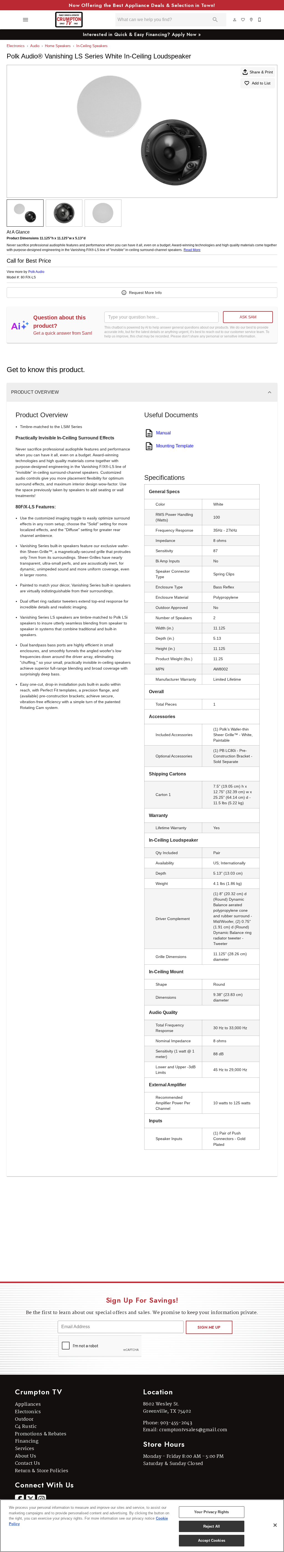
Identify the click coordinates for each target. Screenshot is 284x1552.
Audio (34, 46)
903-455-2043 (176, 1423)
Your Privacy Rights (211, 1512)
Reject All (211, 1526)
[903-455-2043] (259, 19)
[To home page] (69, 19)
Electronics (16, 46)
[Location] (251, 19)
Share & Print (261, 72)
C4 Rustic (26, 1426)
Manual (163, 433)
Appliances (28, 1404)
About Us (25, 1456)
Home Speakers (58, 46)
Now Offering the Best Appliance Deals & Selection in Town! (142, 5)
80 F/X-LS (28, 277)
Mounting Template (175, 446)
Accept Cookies (211, 1540)
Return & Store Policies (41, 1471)
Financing (26, 1441)
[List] (243, 19)
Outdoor (24, 1419)
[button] (25, 19)
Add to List (261, 83)
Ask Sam (248, 317)
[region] (142, 1525)
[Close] (275, 1525)
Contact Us (27, 1463)
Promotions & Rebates (40, 1434)
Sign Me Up (208, 1327)
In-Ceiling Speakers (92, 46)
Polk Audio (36, 272)
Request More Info (145, 292)
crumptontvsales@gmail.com (193, 1430)
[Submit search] (215, 20)
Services (24, 1449)
